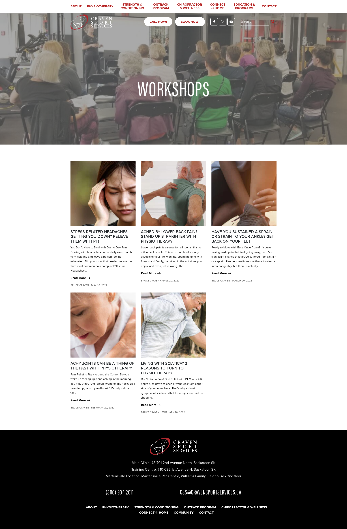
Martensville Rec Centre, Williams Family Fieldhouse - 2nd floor (191, 476)
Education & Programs (244, 6)
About (76, 6)
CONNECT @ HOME (217, 6)
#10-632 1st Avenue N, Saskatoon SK (187, 469)
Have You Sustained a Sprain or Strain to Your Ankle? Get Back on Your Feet (242, 236)
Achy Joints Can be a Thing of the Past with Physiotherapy (102, 365)
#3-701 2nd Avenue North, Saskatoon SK (183, 462)
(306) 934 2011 (120, 491)
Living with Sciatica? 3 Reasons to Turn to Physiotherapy (164, 368)
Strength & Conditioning (132, 6)
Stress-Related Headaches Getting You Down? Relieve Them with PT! (99, 236)
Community (184, 512)
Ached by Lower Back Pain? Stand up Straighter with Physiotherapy (169, 236)
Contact (269, 6)
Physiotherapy (100, 6)
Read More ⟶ (80, 278)
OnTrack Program (161, 6)
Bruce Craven (79, 285)
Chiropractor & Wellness (189, 6)
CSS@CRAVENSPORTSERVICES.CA (210, 491)
